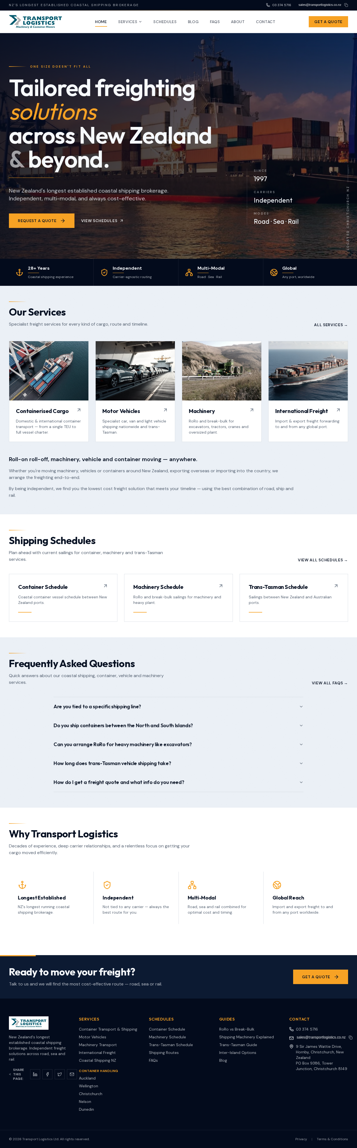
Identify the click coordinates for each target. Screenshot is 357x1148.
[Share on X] (60, 1074)
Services (128, 21)
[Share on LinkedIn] (35, 1074)
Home (101, 21)
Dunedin (86, 1109)
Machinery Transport (98, 1044)
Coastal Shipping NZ (97, 1060)
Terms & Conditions (332, 1139)
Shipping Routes (164, 1052)
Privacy (301, 1139)
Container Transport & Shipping (108, 1029)
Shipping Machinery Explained (246, 1036)
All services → (331, 324)
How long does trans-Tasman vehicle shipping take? (112, 763)
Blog (193, 21)
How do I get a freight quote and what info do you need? (119, 782)
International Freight (97, 1052)
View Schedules (99, 220)
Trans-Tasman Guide (238, 1044)
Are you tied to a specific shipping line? (97, 706)
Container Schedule (167, 1029)
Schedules (165, 21)
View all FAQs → (330, 682)
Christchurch (90, 1093)
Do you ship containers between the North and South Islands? (123, 725)
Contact (266, 21)
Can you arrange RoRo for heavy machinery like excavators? (123, 744)
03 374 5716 (307, 1029)
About (238, 21)
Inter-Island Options (237, 1052)
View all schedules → (323, 559)
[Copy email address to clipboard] (346, 5)
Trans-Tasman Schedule (171, 1044)
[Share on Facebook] (47, 1074)
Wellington (88, 1085)
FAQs (215, 21)
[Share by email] (72, 1074)
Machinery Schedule (167, 1036)
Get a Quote (328, 21)
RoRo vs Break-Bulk (236, 1029)
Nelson (85, 1101)
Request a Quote (37, 220)
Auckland (87, 1078)
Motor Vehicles (92, 1036)
